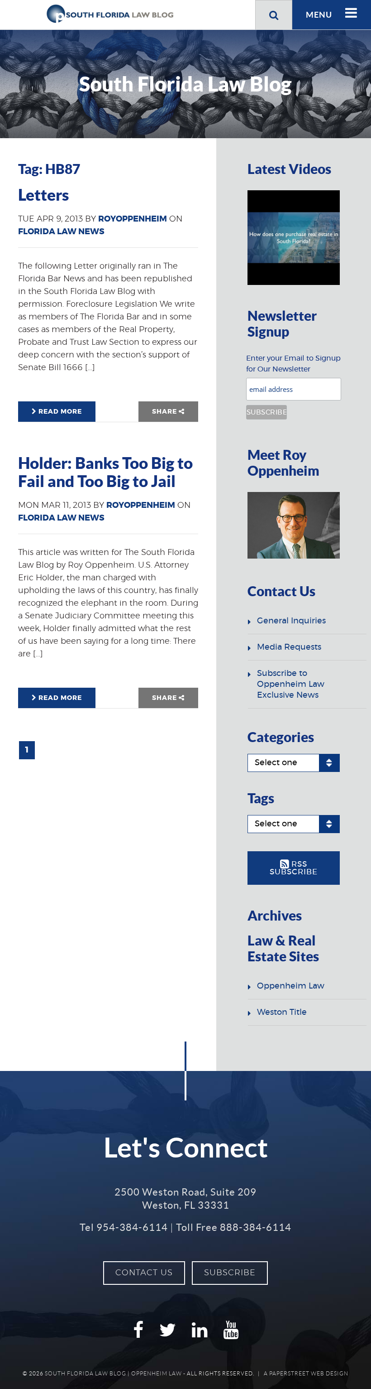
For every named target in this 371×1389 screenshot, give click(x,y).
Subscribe (230, 1273)
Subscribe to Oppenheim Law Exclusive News (290, 684)
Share (165, 412)
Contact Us (144, 1273)
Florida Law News (61, 232)
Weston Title (282, 1012)
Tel (124, 1227)
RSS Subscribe (294, 868)
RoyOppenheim (132, 219)
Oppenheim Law (290, 986)
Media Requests (289, 647)
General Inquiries (291, 621)
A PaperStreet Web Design (306, 1373)
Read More (59, 412)
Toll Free (233, 1227)
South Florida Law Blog (85, 1373)
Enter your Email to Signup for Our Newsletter (293, 364)
